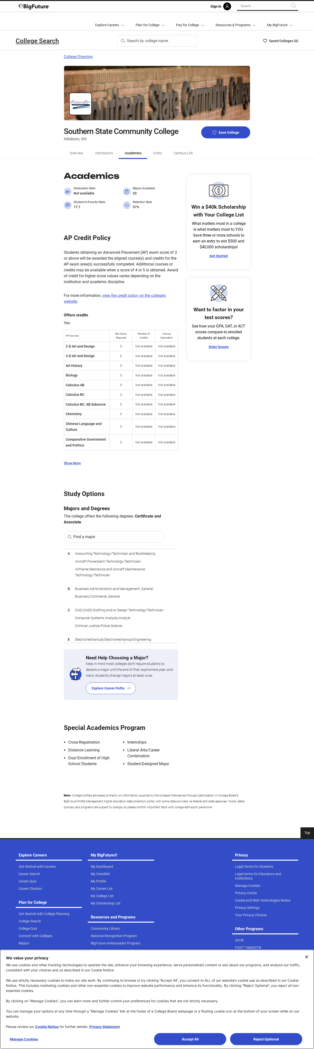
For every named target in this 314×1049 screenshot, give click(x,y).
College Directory (78, 56)
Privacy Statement (104, 1027)
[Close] (306, 957)
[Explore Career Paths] (121, 674)
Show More (72, 463)
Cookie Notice (47, 1027)
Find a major (84, 536)
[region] (121, 596)
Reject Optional (266, 1039)
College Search (37, 41)
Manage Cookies (24, 1039)
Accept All (190, 1039)
